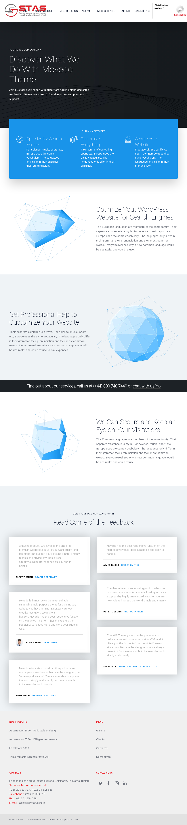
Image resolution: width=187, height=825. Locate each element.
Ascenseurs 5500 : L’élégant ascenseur (33, 739)
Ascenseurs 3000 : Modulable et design (33, 730)
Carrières (102, 748)
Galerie (100, 730)
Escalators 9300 (19, 748)
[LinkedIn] (124, 783)
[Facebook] (108, 783)
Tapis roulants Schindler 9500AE (29, 756)
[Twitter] (100, 783)
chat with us (144, 386)
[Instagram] (116, 783)
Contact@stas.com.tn (32, 802)
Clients (100, 739)
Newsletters (103, 756)
